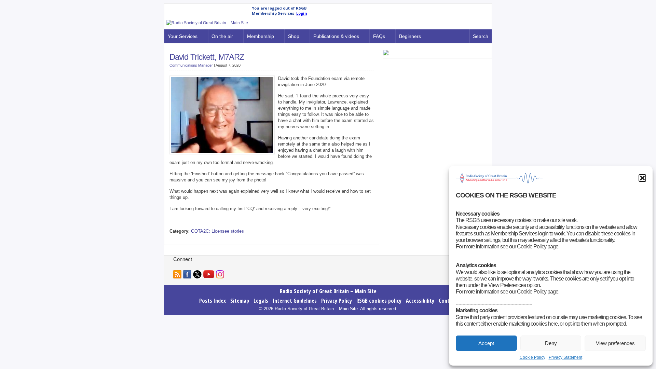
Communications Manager (191, 65)
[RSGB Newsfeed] (177, 274)
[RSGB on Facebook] (187, 274)
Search (480, 36)
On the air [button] (222, 36)
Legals (261, 300)
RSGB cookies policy (378, 300)
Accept (486, 343)
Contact (448, 300)
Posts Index (212, 300)
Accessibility (420, 300)
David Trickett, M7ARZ (206, 57)
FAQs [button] (379, 36)
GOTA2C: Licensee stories (217, 231)
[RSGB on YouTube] (208, 274)
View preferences (615, 343)
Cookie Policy (532, 357)
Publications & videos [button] (336, 36)
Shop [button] (293, 36)
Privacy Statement (565, 357)
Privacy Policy (336, 300)
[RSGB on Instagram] (220, 274)
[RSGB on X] (197, 274)
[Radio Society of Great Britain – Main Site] (207, 22)
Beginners (410, 36)
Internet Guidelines (295, 300)
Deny (551, 343)
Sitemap (239, 300)
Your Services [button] (182, 36)
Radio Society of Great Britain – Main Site (328, 291)
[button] (642, 178)
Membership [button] (260, 36)
